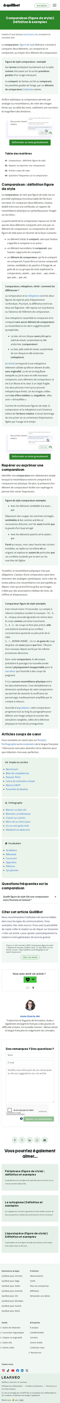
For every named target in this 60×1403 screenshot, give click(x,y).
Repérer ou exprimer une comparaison (27, 165)
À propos (34, 1327)
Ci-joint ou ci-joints (15, 817)
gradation (24, 707)
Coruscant (11, 858)
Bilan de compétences (17, 773)
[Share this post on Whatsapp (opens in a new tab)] (37, 1140)
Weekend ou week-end (18, 829)
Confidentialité (37, 1332)
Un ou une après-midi (17, 825)
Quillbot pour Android (12, 1291)
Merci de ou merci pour (18, 821)
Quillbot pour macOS (11, 1306)
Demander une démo (40, 1296)
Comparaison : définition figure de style (27, 160)
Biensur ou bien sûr (16, 809)
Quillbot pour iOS (10, 1296)
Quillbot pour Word (11, 1311)
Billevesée (11, 854)
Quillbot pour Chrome (12, 1276)
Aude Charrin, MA (30, 34)
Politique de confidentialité (12, 1386)
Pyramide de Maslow (17, 789)
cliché (11, 363)
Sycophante (12, 870)
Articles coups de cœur (19, 170)
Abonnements (36, 1276)
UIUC (22, 1400)
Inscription (42, 5)
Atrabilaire (11, 850)
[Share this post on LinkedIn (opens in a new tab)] (29, 1140)
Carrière (34, 1337)
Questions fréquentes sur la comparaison (28, 175)
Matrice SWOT (13, 785)
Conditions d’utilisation (34, 1386)
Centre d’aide (36, 1342)
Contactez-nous (37, 1347)
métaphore (33, 295)
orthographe (9, 744)
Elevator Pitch (13, 777)
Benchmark (12, 769)
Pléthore (10, 866)
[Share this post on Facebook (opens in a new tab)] (15, 1140)
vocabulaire (28, 744)
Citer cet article (30, 957)
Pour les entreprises (39, 1286)
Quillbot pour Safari (11, 1286)
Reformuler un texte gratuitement (30, 142)
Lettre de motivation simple (20, 781)
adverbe (28, 89)
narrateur (10, 671)
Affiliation (34, 1291)
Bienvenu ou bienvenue (18, 813)
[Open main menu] (54, 5)
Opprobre (11, 862)
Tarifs (32, 1281)
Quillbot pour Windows (12, 1301)
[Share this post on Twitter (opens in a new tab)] (22, 1140)
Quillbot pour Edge (10, 1281)
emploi (42, 740)
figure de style (27, 44)
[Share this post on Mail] (44, 1140)
